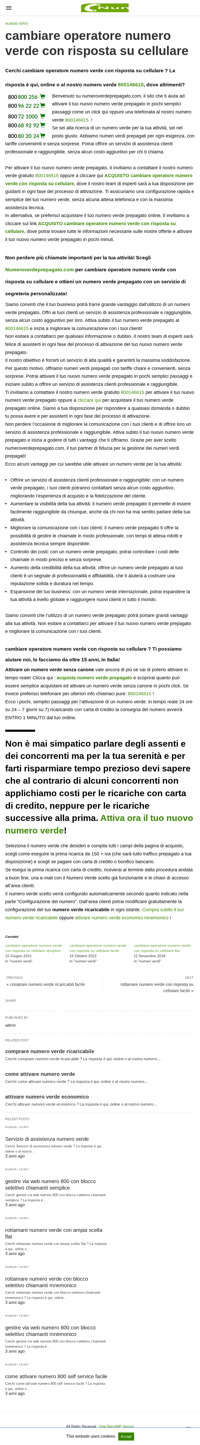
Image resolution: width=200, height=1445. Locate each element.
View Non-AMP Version (116, 1426)
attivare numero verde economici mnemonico (121, 917)
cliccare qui (89, 400)
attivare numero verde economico (47, 1097)
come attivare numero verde (40, 1074)
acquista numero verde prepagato (94, 677)
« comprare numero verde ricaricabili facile (46, 984)
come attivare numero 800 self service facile (56, 1376)
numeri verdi (16, 24)
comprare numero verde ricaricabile (49, 1051)
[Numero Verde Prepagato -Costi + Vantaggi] (104, 8)
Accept (126, 1436)
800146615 (131, 84)
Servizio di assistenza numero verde (47, 1139)
